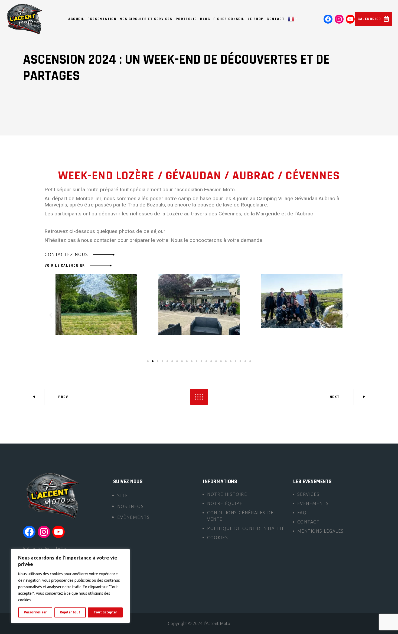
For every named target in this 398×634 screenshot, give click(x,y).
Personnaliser (35, 612)
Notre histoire (227, 494)
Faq (302, 512)
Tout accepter (105, 612)
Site (122, 495)
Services (308, 494)
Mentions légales (320, 531)
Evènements (133, 517)
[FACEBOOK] (328, 19)
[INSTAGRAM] (339, 19)
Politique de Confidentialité (246, 528)
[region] (70, 586)
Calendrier (369, 19)
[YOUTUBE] (350, 19)
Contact (308, 521)
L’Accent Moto (217, 623)
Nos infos (130, 506)
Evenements (313, 503)
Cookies (217, 537)
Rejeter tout (70, 612)
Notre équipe (224, 503)
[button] (50, 315)
